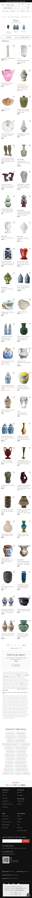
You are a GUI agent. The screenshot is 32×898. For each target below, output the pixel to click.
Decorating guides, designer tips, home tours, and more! (14, 848)
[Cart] (28, 4)
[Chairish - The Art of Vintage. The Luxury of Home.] (10, 4)
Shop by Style (5, 816)
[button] (3, 4)
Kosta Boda (5, 690)
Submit (26, 841)
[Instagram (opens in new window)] (4, 884)
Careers (18, 821)
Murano (18, 674)
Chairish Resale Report (22, 830)
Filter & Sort (25, 37)
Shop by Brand (5, 818)
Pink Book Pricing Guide (7, 804)
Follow (16, 665)
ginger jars (27, 674)
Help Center (4, 792)
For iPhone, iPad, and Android (8, 854)
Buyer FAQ (19, 792)
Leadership (19, 818)
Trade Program (20, 795)
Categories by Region (6, 821)
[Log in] (16, 4)
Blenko (18, 688)
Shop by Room (5, 827)
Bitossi (21, 683)
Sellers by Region (5, 824)
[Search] (28, 8)
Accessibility (5, 807)
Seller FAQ (19, 804)
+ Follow (8, 37)
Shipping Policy (5, 801)
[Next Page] (19, 645)
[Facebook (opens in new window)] (9, 884)
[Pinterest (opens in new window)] (13, 884)
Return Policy (5, 798)
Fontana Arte (23, 688)
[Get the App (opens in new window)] (6, 860)
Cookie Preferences (19, 890)
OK (16, 893)
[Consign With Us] (22, 4)
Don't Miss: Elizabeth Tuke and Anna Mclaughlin (16, 1)
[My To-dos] (19, 4)
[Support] (28, 895)
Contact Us (4, 795)
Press (18, 824)
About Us (19, 816)
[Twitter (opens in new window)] (18, 884)
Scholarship (19, 827)
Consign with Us (20, 801)
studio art (6, 676)
